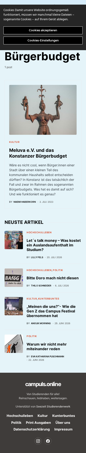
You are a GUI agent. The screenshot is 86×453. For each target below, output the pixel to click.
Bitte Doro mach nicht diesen (53, 278)
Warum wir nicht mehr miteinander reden (47, 346)
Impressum (63, 429)
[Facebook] (48, 441)
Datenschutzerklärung (32, 429)
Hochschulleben (39, 232)
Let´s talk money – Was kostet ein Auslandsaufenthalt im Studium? (54, 245)
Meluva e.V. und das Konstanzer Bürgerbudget (38, 153)
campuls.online (43, 384)
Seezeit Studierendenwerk (53, 406)
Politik (58, 270)
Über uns (62, 422)
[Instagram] (38, 441)
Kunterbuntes (48, 298)
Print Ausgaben (38, 422)
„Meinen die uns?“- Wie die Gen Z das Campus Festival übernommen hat (51, 311)
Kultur (14, 142)
